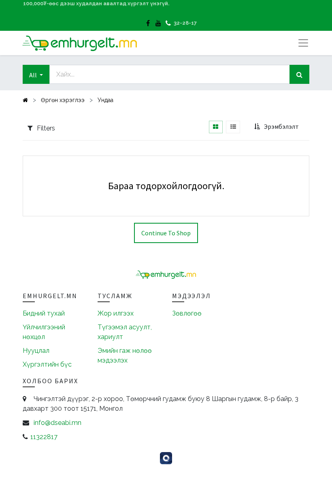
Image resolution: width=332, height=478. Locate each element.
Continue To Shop (166, 233)
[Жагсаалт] (233, 127)
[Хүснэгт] (216, 127)
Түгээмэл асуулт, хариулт (125, 332)
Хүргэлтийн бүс (47, 364)
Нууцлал (36, 350)
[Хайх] (299, 74)
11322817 (43, 437)
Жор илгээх (116, 313)
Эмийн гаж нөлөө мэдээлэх (125, 355)
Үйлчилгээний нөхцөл (44, 332)
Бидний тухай (44, 313)
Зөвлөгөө (187, 313)
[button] (36, 74)
